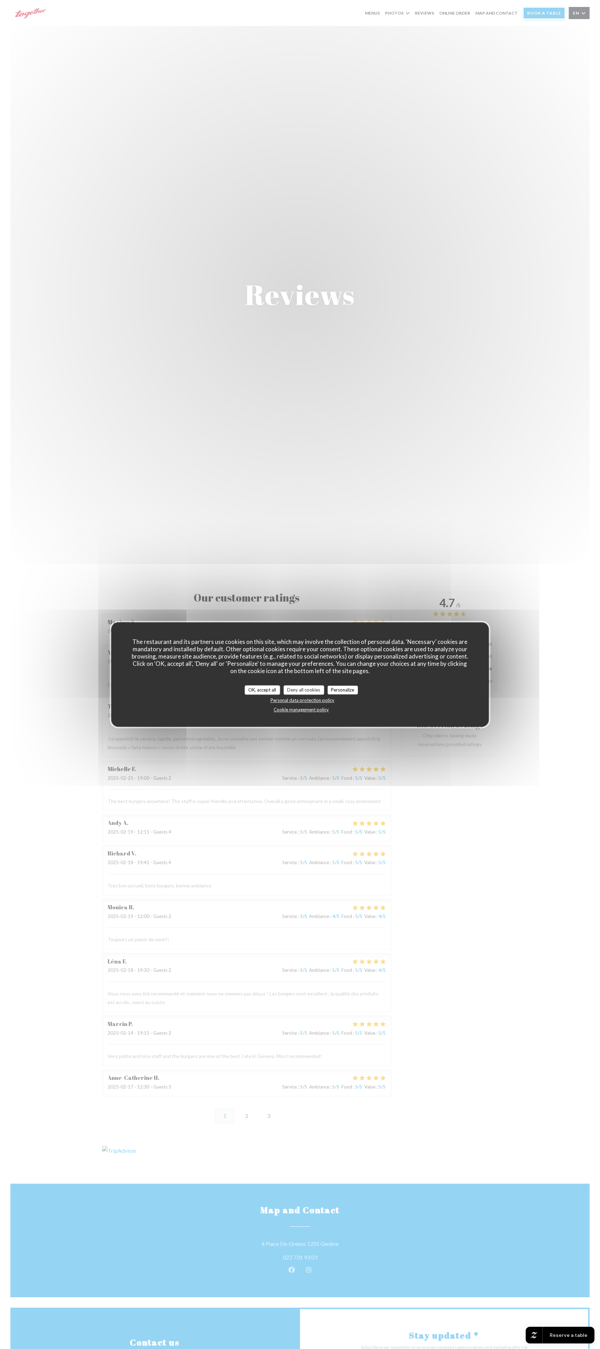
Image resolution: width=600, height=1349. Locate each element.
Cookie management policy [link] (301, 710)
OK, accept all (262, 690)
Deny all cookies (303, 690)
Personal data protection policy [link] (302, 700)
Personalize (342, 690)
